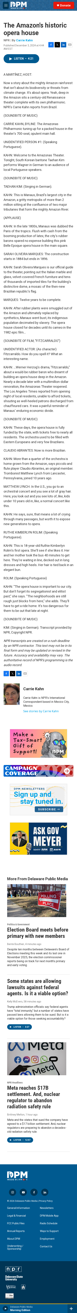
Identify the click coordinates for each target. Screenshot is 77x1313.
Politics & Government (18, 924)
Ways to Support (49, 1231)
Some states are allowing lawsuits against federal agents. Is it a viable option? (37, 987)
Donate (65, 5)
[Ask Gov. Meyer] (38, 839)
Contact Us (46, 1246)
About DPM (13, 1239)
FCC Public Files (16, 1223)
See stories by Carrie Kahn (41, 711)
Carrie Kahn (24, 40)
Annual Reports (16, 1231)
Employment (47, 1239)
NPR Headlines (15, 1082)
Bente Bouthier (15, 944)
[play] (5, 1308)
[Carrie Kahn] (12, 694)
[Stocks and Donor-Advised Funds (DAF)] (38, 743)
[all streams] (72, 1308)
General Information (18, 1208)
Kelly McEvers (15, 1001)
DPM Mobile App (49, 1215)
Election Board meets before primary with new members (37, 933)
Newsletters (47, 1208)
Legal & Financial (16, 1215)
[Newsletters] (38, 799)
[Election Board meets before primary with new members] (36, 900)
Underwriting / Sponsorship (15, 1247)
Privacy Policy (46, 1201)
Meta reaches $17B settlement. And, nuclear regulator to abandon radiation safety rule (33, 1097)
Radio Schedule (48, 1223)
